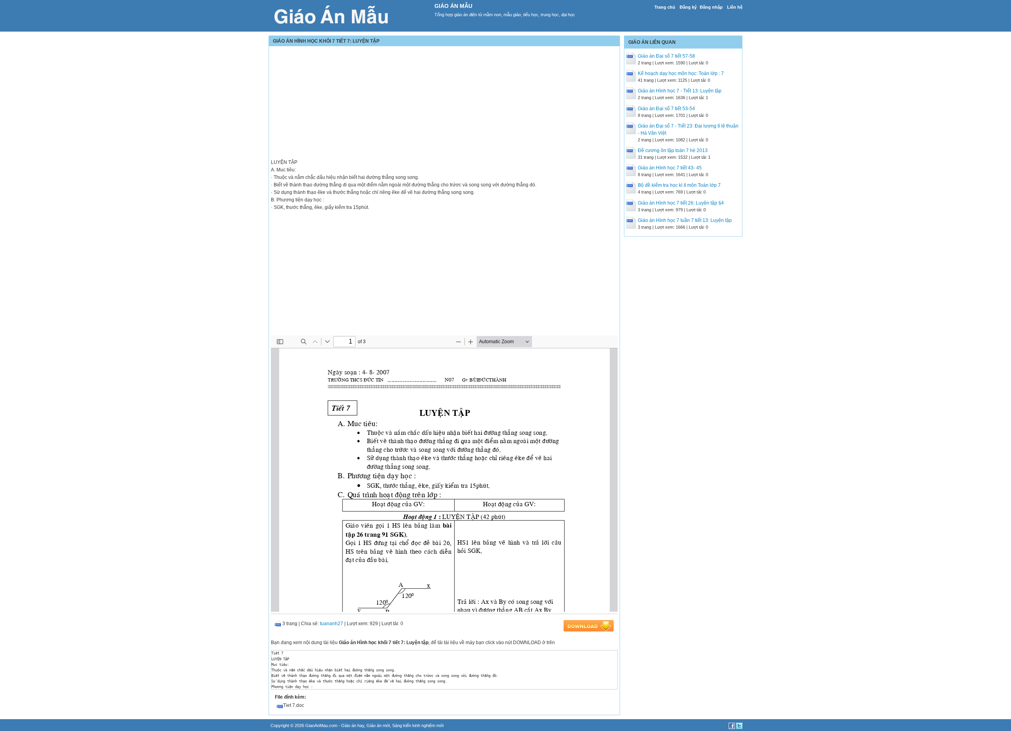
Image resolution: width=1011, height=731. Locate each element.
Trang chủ (664, 7)
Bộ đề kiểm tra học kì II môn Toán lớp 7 (679, 185)
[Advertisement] (444, 103)
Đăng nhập (711, 7)
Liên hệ (734, 7)
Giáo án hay (352, 725)
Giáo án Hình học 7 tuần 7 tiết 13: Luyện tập (685, 220)
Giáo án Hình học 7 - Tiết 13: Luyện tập (680, 91)
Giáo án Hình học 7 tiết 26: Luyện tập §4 (681, 203)
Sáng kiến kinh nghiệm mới (417, 725)
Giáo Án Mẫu (453, 6)
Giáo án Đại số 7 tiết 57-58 (666, 56)
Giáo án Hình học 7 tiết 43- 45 (670, 168)
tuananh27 (331, 623)
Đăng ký (688, 7)
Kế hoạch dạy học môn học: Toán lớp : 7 (681, 73)
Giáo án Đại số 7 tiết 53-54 (666, 108)
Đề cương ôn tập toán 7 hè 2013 (673, 150)
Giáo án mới (378, 725)
